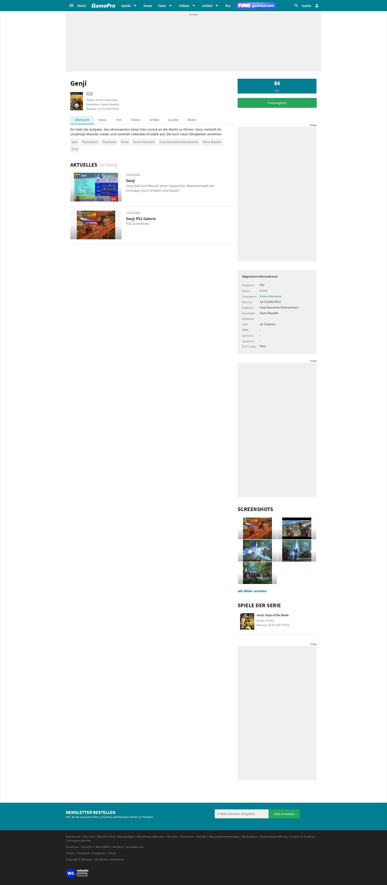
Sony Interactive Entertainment (178, 142)
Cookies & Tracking (302, 836)
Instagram (98, 853)
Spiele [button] (126, 5)
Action (125, 142)
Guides (173, 120)
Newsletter (187, 836)
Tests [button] (162, 5)
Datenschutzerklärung (274, 836)
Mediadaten (249, 836)
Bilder (192, 120)
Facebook (83, 853)
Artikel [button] (207, 5)
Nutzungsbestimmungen (224, 836)
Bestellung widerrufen (151, 836)
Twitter (70, 853)
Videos (136, 120)
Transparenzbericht (78, 841)
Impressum (73, 836)
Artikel (154, 120)
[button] (77, 5)
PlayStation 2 (90, 142)
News (148, 5)
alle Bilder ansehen (252, 591)
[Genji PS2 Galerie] (96, 225)
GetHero (117, 847)
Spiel (74, 142)
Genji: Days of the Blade (273, 615)
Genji (74, 149)
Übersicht (82, 120)
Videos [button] (184, 5)
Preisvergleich (277, 103)
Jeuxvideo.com (135, 847)
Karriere (172, 836)
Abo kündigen (125, 836)
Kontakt (201, 836)
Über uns (88, 836)
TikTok (112, 853)
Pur (228, 5)
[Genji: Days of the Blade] (247, 622)
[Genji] (96, 187)
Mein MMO (103, 847)
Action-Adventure (144, 142)
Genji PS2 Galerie (141, 218)
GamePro (87, 847)
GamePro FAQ (106, 836)
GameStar (72, 847)
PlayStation (109, 142)
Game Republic (212, 142)
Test (119, 120)
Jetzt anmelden (284, 814)
